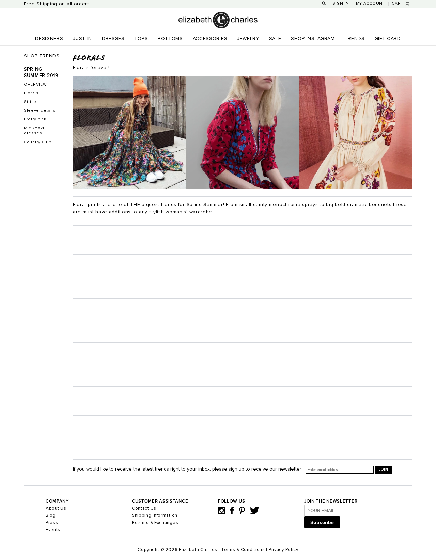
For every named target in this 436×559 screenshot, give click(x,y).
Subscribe (322, 522)
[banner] (218, 26)
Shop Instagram (313, 38)
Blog (51, 515)
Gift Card (388, 38)
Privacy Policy (283, 550)
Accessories (210, 38)
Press (52, 523)
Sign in (340, 4)
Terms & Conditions (243, 550)
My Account (370, 4)
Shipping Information (154, 515)
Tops (141, 38)
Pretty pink (35, 119)
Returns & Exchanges (155, 523)
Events (53, 530)
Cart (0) (401, 4)
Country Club (37, 142)
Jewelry (248, 38)
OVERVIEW (35, 85)
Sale (275, 38)
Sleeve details (40, 111)
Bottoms (170, 38)
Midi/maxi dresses (34, 131)
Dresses (113, 38)
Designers (49, 38)
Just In (82, 38)
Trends (355, 38)
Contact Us (144, 508)
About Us (56, 508)
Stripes (31, 102)
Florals (31, 93)
